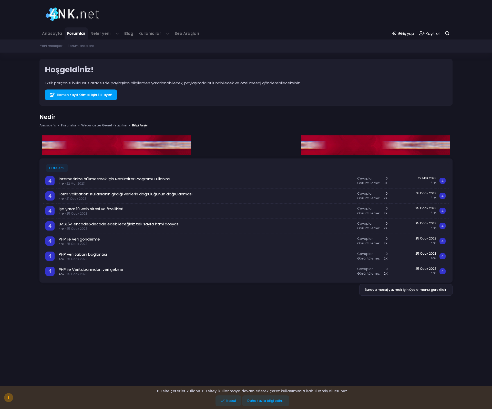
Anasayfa (52, 33)
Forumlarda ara (81, 45)
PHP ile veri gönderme (79, 239)
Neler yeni (100, 33)
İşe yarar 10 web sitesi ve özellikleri (91, 209)
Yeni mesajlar (51, 45)
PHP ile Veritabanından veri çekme (91, 269)
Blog (128, 33)
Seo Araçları (187, 33)
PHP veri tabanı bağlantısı (83, 254)
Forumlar (76, 33)
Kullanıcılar (149, 33)
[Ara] (447, 33)
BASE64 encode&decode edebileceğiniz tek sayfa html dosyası (119, 224)
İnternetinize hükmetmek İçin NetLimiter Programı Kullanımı (114, 179)
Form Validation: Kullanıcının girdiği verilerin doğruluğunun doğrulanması (125, 194)
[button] (117, 33)
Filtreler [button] (55, 167)
